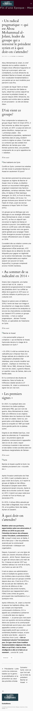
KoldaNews (6, 704)
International (20, 56)
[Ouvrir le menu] (31, 4)
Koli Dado (13, 56)
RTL (11, 657)
